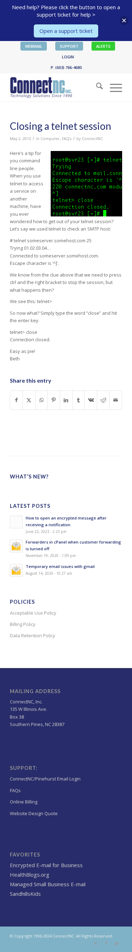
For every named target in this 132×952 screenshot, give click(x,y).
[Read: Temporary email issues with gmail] (16, 570)
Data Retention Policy (32, 635)
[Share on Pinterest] (54, 400)
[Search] (96, 87)
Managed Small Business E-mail (48, 884)
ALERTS (103, 46)
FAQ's (66, 138)
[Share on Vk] (91, 400)
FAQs (15, 790)
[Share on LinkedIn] (66, 400)
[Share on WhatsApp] (42, 400)
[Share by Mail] (116, 400)
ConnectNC (92, 138)
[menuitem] (34, 46)
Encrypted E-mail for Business (46, 865)
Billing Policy (23, 624)
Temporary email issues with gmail (60, 566)
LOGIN (68, 56)
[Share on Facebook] (16, 400)
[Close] (124, 20)
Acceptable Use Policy (33, 613)
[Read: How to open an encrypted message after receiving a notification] (16, 522)
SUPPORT (69, 46)
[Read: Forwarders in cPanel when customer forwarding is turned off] (16, 546)
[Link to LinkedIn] (117, 943)
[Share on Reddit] (103, 400)
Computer (50, 138)
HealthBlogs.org (29, 874)
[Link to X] (95, 943)
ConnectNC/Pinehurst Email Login (45, 779)
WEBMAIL (33, 46)
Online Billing (23, 802)
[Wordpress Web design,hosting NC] (55, 87)
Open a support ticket (66, 30)
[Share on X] (29, 400)
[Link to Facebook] (106, 943)
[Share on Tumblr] (78, 400)
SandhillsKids (25, 893)
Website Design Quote (34, 813)
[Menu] (112, 87)
